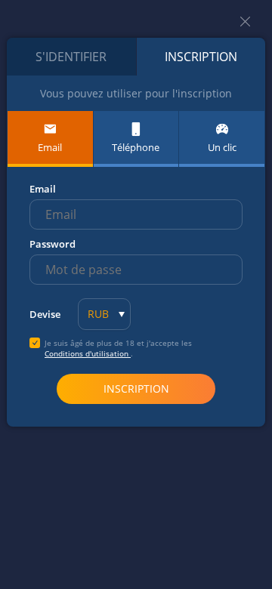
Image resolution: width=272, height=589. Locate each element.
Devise (44, 314)
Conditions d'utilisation (88, 353)
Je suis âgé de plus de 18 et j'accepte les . (118, 348)
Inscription (201, 56)
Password (52, 244)
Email (42, 189)
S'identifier (71, 56)
